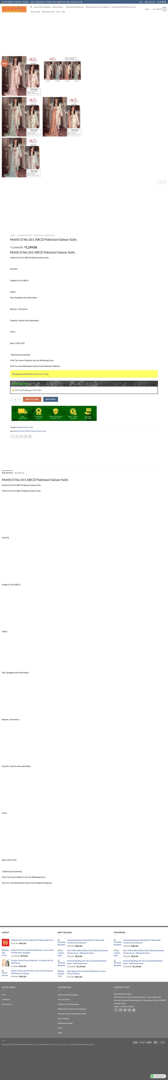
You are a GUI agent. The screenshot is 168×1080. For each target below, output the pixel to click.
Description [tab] (7, 473)
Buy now (51, 399)
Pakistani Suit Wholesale (75, 7)
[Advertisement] (84, 33)
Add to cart (32, 399)
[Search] (31, 7)
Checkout (6, 999)
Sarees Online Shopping (42, 7)
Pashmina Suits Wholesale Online (124, 7)
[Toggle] (109, 999)
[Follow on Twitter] (162, 2)
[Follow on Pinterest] (134, 1010)
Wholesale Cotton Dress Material (98, 7)
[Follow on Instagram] (160, 2)
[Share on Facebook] (12, 437)
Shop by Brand (57, 7)
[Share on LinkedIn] (30, 437)
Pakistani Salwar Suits (44, 235)
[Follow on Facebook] (158, 2)
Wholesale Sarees (48, 12)
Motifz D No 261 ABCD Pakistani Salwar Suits (29, 431)
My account (7, 1004)
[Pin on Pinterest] (26, 437)
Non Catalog (35, 12)
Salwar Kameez (25, 235)
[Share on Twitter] (17, 437)
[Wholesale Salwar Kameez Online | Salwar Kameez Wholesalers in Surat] (14, 9)
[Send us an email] (165, 2)
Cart (4, 994)
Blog (140, 2)
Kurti (58, 12)
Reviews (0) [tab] (19, 473)
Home (12, 235)
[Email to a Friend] (21, 437)
